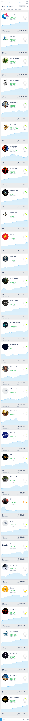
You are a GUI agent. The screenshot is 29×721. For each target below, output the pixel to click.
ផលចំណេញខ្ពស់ (10, 9)
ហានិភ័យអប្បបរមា (18, 9)
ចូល (9, 2)
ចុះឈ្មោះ (19, 2)
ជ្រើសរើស (11, 6)
